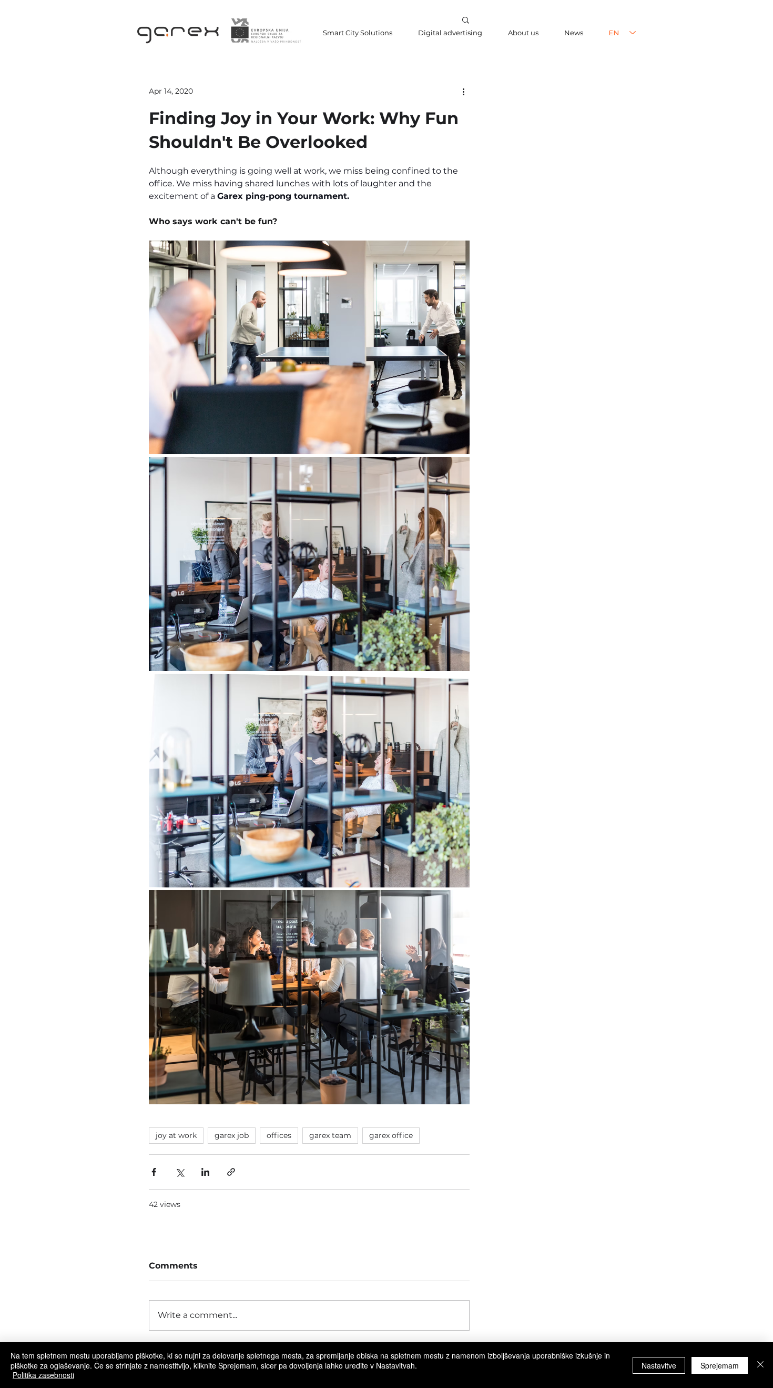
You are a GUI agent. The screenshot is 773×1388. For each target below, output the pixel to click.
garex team (330, 1135)
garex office (391, 1135)
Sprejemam (719, 1365)
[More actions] (463, 91)
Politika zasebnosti (43, 1375)
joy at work (176, 1135)
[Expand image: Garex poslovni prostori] (309, 348)
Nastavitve (659, 1365)
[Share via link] (231, 1172)
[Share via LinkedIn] (205, 1172)
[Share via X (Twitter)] (180, 1172)
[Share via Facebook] (154, 1172)
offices (279, 1135)
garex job (232, 1135)
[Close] (760, 1365)
